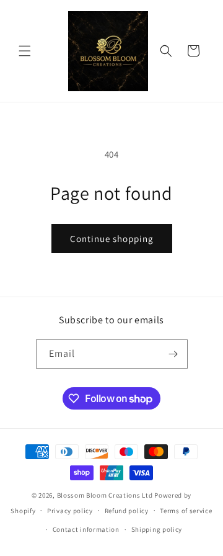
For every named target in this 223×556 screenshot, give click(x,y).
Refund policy (127, 510)
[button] (24, 51)
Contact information (86, 529)
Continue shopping (112, 238)
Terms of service (186, 510)
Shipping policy (157, 529)
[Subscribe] (173, 354)
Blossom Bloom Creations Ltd (105, 495)
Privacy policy (70, 510)
